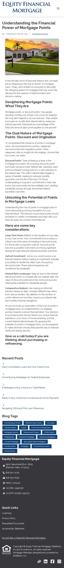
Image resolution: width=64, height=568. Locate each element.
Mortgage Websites (23, 552)
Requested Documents (13, 523)
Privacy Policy (8, 518)
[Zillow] (39, 561)
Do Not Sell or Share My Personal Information (24, 538)
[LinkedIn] (45, 561)
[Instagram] (59, 561)
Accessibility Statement (13, 528)
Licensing (6, 513)
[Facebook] (52, 561)
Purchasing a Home (40, 34)
